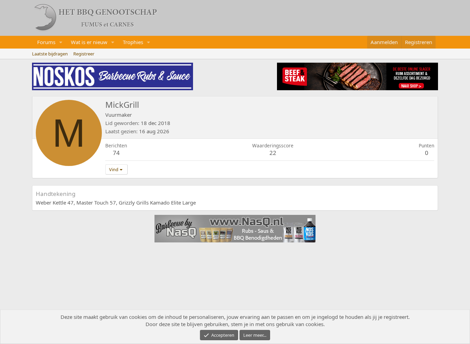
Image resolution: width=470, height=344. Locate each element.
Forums (46, 42)
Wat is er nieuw (89, 42)
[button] (61, 42)
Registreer (83, 54)
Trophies (133, 42)
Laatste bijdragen (50, 54)
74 (116, 153)
